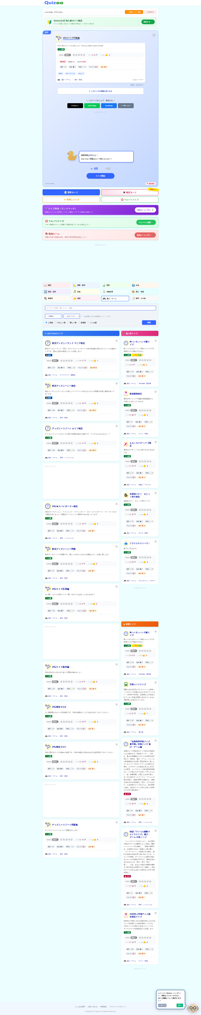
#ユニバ (81, 73)
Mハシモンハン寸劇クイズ (140, 343)
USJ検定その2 (59, 706)
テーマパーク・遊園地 (67, 375)
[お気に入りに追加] (153, 35)
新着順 (83, 322)
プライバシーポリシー (118, 1006)
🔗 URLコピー (126, 105)
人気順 (50, 322)
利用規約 (103, 1006)
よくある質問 (80, 1006)
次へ (179, 1005)
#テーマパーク (70, 73)
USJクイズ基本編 (60, 666)
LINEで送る (92, 105)
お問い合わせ (92, 1006)
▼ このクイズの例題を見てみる (100, 91)
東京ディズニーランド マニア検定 (68, 343)
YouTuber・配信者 (145, 383)
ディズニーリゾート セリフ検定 (67, 428)
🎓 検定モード (140, 191)
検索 (149, 322)
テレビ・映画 (143, 533)
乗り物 (141, 732)
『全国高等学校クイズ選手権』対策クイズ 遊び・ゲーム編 (140, 744)
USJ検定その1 (59, 746)
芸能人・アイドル (145, 484)
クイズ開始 (100, 175)
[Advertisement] (100, 130)
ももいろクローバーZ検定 (140, 444)
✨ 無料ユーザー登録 (134, 12)
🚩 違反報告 (150, 183)
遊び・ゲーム (65, 79)
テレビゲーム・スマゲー (147, 580)
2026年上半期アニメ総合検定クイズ (140, 915)
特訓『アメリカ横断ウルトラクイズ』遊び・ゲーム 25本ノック (140, 834)
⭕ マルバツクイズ (130, 199)
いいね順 (93, 322)
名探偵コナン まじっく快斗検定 (140, 495)
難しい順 (73, 322)
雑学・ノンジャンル (67, 457)
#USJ (60, 73)
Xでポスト (75, 105)
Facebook (109, 105)
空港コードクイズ (138, 684)
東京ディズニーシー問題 (64, 548)
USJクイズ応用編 (60, 588)
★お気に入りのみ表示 (97, 316)
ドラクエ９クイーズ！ (140, 543)
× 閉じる (162, 1005)
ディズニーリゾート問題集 (65, 824)
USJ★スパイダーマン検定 (65, 506)
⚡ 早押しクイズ (71, 199)
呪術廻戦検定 (136, 393)
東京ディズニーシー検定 (64, 385)
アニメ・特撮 (143, 433)
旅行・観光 (78, 79)
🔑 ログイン (150, 12)
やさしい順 (61, 322)
